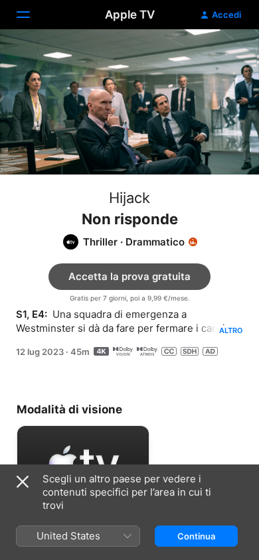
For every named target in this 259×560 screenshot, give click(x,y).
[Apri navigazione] (31, 14)
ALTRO (231, 330)
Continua (196, 536)
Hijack (129, 197)
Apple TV (130, 14)
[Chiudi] (23, 482)
